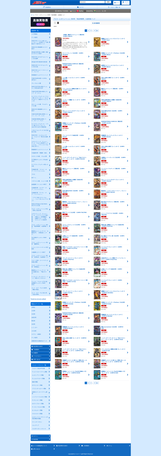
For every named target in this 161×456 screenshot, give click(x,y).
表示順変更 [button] (97, 23)
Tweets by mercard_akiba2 (38, 299)
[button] (114, 7)
